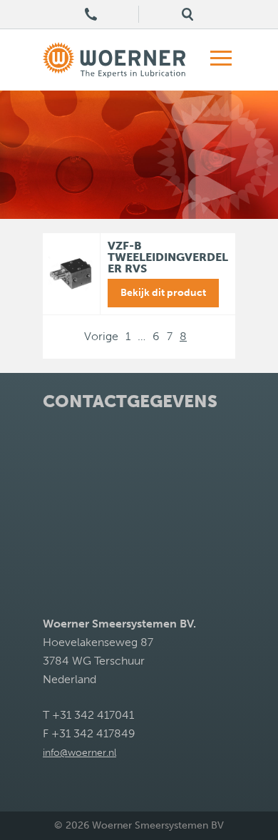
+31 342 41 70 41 (91, 14)
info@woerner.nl (79, 753)
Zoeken (187, 14)
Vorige (101, 336)
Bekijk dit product (163, 293)
